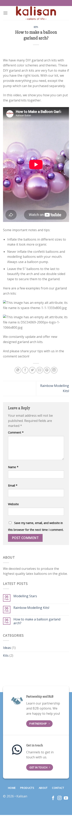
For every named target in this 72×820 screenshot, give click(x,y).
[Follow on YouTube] (66, 798)
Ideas (7, 647)
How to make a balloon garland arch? (36, 621)
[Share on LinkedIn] (54, 370)
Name (13, 467)
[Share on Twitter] (32, 370)
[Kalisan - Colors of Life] (36, 13)
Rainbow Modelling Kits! (31, 608)
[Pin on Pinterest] (47, 370)
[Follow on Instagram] (59, 798)
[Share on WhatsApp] (18, 370)
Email (12, 485)
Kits (36, 27)
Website (13, 504)
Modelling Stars (25, 596)
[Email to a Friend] (39, 370)
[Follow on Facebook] (53, 798)
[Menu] (5, 13)
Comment (16, 432)
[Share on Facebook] (25, 370)
